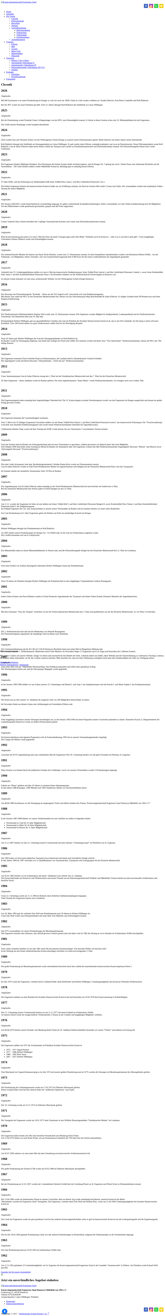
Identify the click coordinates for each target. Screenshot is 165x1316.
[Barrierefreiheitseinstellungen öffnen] (4, 1311)
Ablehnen (14, 662)
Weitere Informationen (9, 665)
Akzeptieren (5, 662)
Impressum (24, 665)
